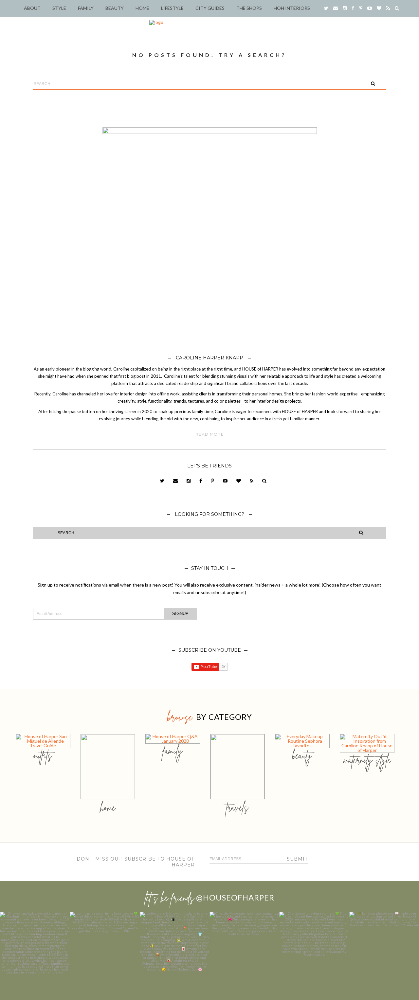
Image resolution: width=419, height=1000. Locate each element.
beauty (302, 755)
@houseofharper (235, 897)
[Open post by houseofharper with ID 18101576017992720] (314, 947)
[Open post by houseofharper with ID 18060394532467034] (104, 947)
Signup (180, 613)
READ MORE (209, 434)
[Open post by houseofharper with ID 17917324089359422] (244, 947)
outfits (43, 755)
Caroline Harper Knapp (209, 358)
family (173, 750)
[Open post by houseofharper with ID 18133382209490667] (175, 947)
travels (237, 807)
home (108, 807)
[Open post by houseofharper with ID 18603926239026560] (35, 947)
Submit (297, 859)
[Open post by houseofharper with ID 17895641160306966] (384, 947)
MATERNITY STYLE (367, 760)
